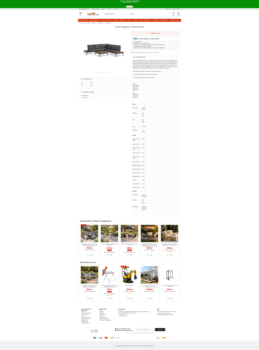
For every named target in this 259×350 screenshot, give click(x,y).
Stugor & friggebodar (144, 20)
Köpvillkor (101, 311)
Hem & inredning (155, 20)
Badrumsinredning (83, 20)
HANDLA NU (129, 6)
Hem (80, 23)
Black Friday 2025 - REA (104, 318)
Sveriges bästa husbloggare (105, 320)
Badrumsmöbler (164, 20)
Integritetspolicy (102, 317)
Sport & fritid (103, 20)
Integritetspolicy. (151, 333)
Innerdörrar (123, 20)
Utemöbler (135, 20)
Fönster (110, 20)
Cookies (101, 315)
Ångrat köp (101, 313)
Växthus (129, 20)
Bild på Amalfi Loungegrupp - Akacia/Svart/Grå (103, 72)
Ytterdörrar (116, 20)
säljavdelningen (160, 314)
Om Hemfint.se (102, 314)
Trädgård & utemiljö (94, 20)
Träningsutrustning (174, 20)
